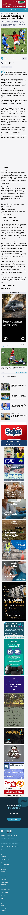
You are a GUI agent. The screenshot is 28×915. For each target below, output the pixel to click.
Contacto (3, 853)
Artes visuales (4, 908)
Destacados (4, 876)
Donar (12, 819)
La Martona (3, 880)
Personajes (3, 910)
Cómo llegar (3, 862)
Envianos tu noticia (4, 856)
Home (8, 376)
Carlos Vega (3, 884)
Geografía (3, 903)
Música (2, 905)
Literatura (3, 907)
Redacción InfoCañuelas (21, 372)
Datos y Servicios (5, 889)
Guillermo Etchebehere (5, 885)
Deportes (3, 13)
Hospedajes (3, 871)
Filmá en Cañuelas (4, 882)
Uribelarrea (3, 866)
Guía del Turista (5, 859)
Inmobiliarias (3, 895)
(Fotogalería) (4, 346)
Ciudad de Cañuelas (5, 864)
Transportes (3, 893)
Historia (2, 902)
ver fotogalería (5, 67)
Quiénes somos (4, 854)
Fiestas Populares (4, 867)
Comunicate (4, 850)
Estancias (3, 872)
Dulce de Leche (4, 879)
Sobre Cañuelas (5, 898)
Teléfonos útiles (4, 892)
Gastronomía (3, 869)
